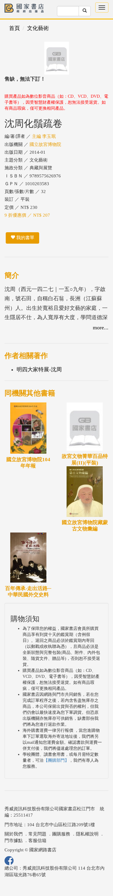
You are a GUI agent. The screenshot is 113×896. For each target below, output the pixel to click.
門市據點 (14, 840)
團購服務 (61, 834)
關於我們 (14, 834)
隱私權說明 (87, 834)
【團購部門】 (56, 760)
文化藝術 (38, 28)
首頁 (14, 28)
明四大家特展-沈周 (39, 369)
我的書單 (24, 237)
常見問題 (37, 834)
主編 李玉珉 (44, 136)
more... (100, 328)
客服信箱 (37, 840)
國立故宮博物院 (45, 144)
